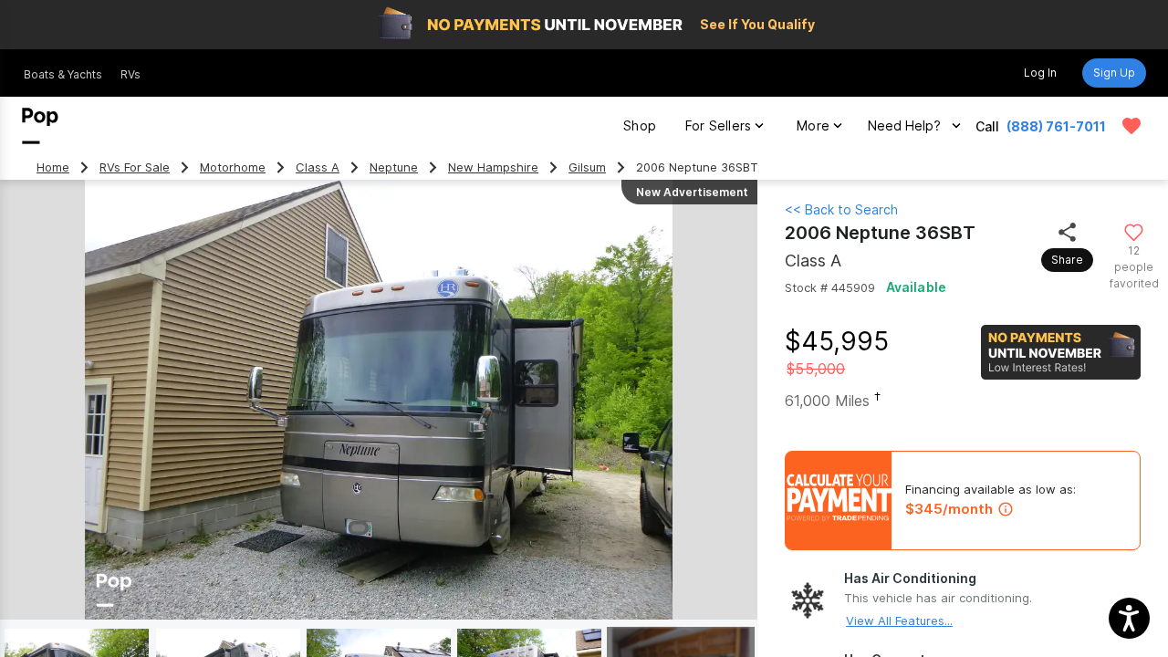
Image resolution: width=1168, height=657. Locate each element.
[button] (1129, 618)
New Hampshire (493, 167)
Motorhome (233, 167)
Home (52, 167)
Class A (317, 167)
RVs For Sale (134, 167)
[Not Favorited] (1133, 231)
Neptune (394, 167)
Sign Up (1114, 72)
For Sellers (718, 125)
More (813, 125)
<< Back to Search (841, 209)
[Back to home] (40, 126)
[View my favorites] (1131, 125)
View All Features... (899, 620)
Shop (639, 125)
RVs (130, 74)
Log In (1040, 72)
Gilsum (587, 167)
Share (1067, 259)
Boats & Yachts (63, 74)
